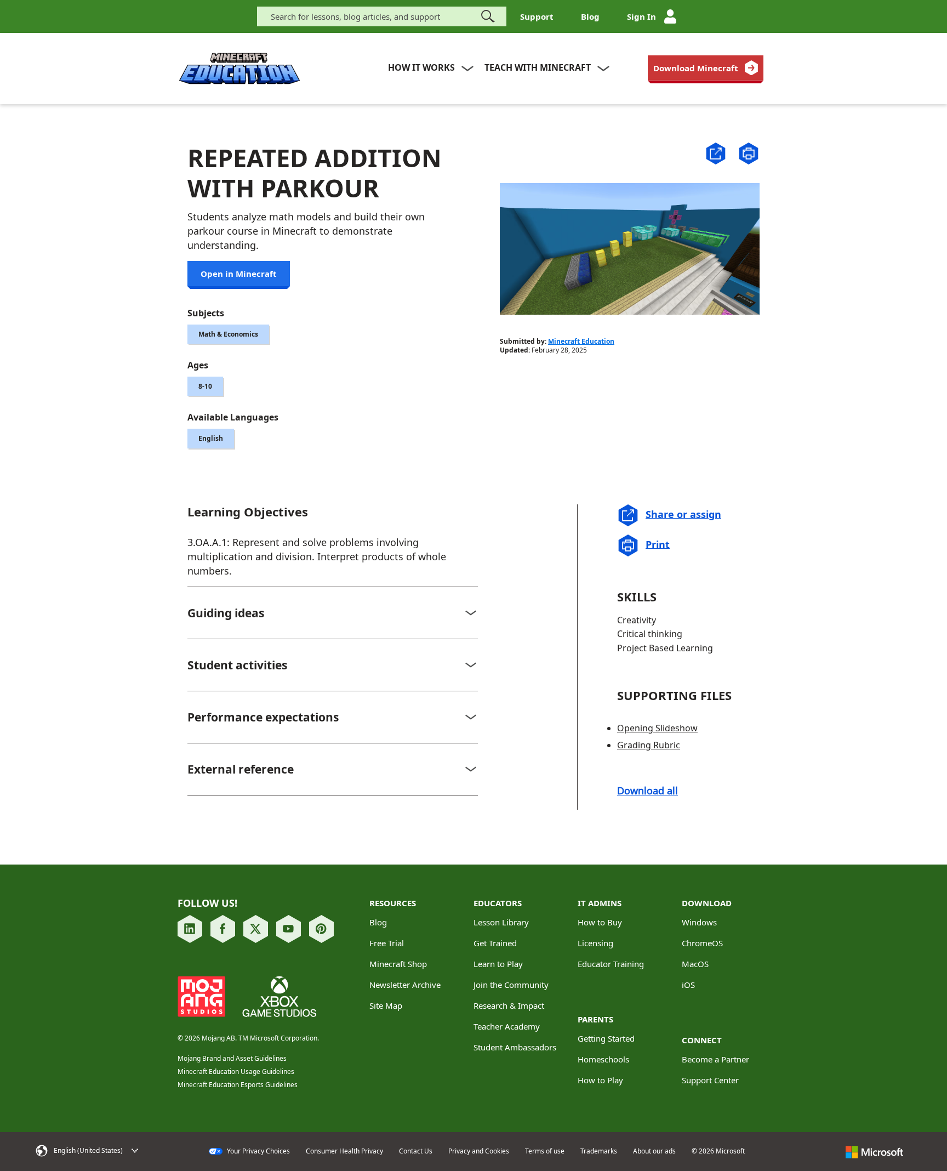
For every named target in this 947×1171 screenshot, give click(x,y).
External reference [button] (240, 769)
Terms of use (544, 1151)
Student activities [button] (237, 665)
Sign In (641, 16)
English (210, 438)
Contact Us (415, 1151)
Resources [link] (392, 902)
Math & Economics (228, 334)
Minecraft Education (581, 341)
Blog (590, 16)
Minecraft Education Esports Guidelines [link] (238, 1084)
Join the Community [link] (511, 984)
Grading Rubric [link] (648, 745)
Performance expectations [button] (263, 717)
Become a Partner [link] (715, 1059)
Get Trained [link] (495, 942)
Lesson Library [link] (501, 922)
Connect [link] (702, 1039)
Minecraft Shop (398, 963)
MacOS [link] (695, 963)
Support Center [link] (710, 1080)
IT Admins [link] (599, 902)
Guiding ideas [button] (225, 613)
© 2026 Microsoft (718, 1151)
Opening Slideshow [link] (657, 728)
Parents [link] (595, 1019)
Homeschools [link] (603, 1059)
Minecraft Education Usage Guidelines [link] (236, 1071)
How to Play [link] (600, 1080)
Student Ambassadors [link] (515, 1047)
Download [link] (707, 902)
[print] (749, 153)
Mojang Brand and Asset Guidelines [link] (232, 1058)
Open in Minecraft (239, 273)
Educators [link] (498, 902)
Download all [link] (647, 790)
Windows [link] (699, 922)
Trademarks (598, 1151)
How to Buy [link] (600, 922)
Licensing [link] (595, 942)
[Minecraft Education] (239, 68)
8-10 (205, 386)
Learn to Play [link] (498, 963)
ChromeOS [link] (702, 942)
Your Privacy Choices (257, 1151)
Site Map (385, 1005)
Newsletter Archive (405, 984)
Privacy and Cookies (478, 1151)
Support (537, 16)
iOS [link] (688, 984)
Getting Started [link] (606, 1038)
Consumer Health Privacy (344, 1151)
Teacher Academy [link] (507, 1026)
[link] (705, 68)
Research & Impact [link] (509, 1005)
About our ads (654, 1151)
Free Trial (386, 942)
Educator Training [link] (611, 963)
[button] (716, 152)
